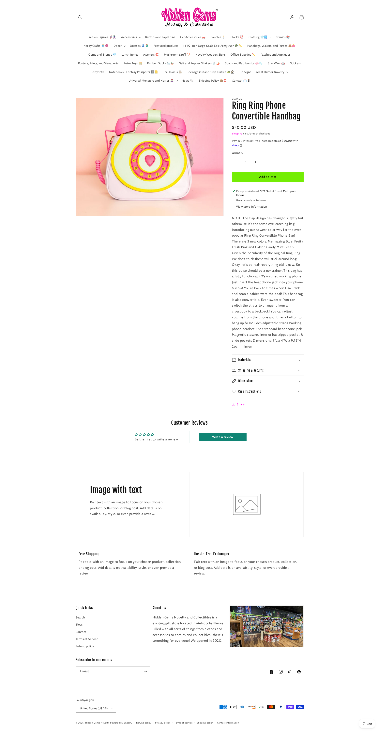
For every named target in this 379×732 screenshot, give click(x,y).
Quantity (237, 152)
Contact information (228, 722)
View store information (251, 206)
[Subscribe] (145, 671)
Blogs (79, 624)
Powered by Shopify (121, 722)
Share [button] (241, 404)
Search (80, 617)
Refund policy (85, 646)
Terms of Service (87, 639)
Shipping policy (205, 722)
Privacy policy (162, 722)
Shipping (237, 133)
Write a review (223, 437)
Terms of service (183, 722)
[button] (80, 17)
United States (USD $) (94, 708)
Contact (81, 632)
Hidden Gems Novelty (97, 722)
